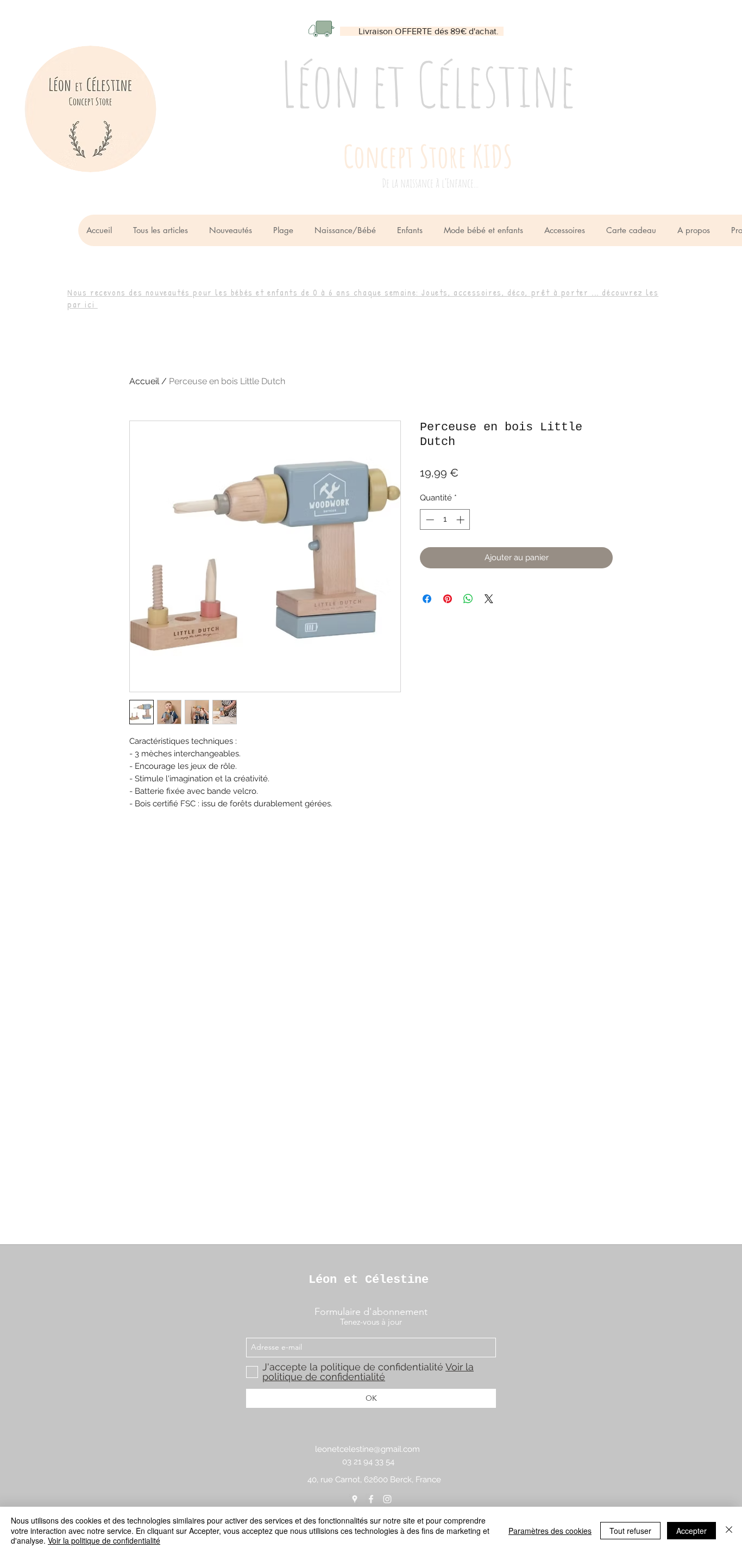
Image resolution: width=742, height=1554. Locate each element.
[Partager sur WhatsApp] (468, 598)
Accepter (691, 1530)
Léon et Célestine (369, 1280)
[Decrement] (429, 520)
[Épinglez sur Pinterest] (447, 598)
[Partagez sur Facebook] (426, 598)
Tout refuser (630, 1530)
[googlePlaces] (354, 1499)
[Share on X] (488, 598)
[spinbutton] (445, 520)
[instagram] (387, 1499)
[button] (347, 230)
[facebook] (371, 1499)
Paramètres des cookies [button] (550, 1530)
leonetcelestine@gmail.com (367, 1449)
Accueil (144, 381)
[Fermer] (728, 1530)
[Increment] (461, 520)
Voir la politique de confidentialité (104, 1540)
